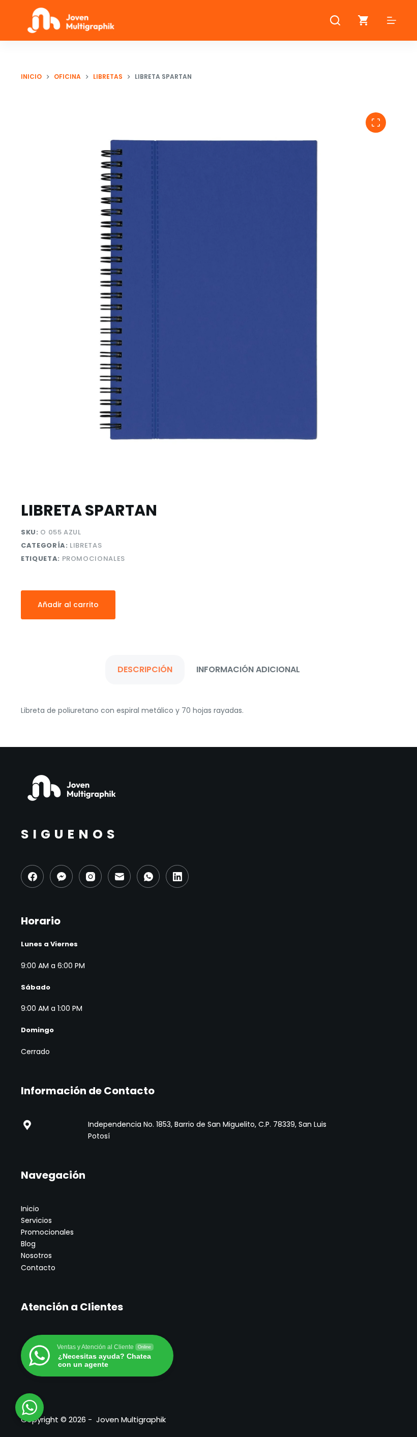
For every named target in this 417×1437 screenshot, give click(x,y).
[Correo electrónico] (119, 876)
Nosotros (36, 1255)
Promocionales (93, 558)
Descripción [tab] (144, 669)
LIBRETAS (86, 545)
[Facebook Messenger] (61, 876)
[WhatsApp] (148, 876)
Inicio (30, 1209)
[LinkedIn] (177, 876)
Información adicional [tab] (248, 669)
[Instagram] (90, 876)
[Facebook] (32, 876)
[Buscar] (335, 20)
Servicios (36, 1220)
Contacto (38, 1268)
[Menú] (391, 20)
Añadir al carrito (68, 605)
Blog (28, 1244)
